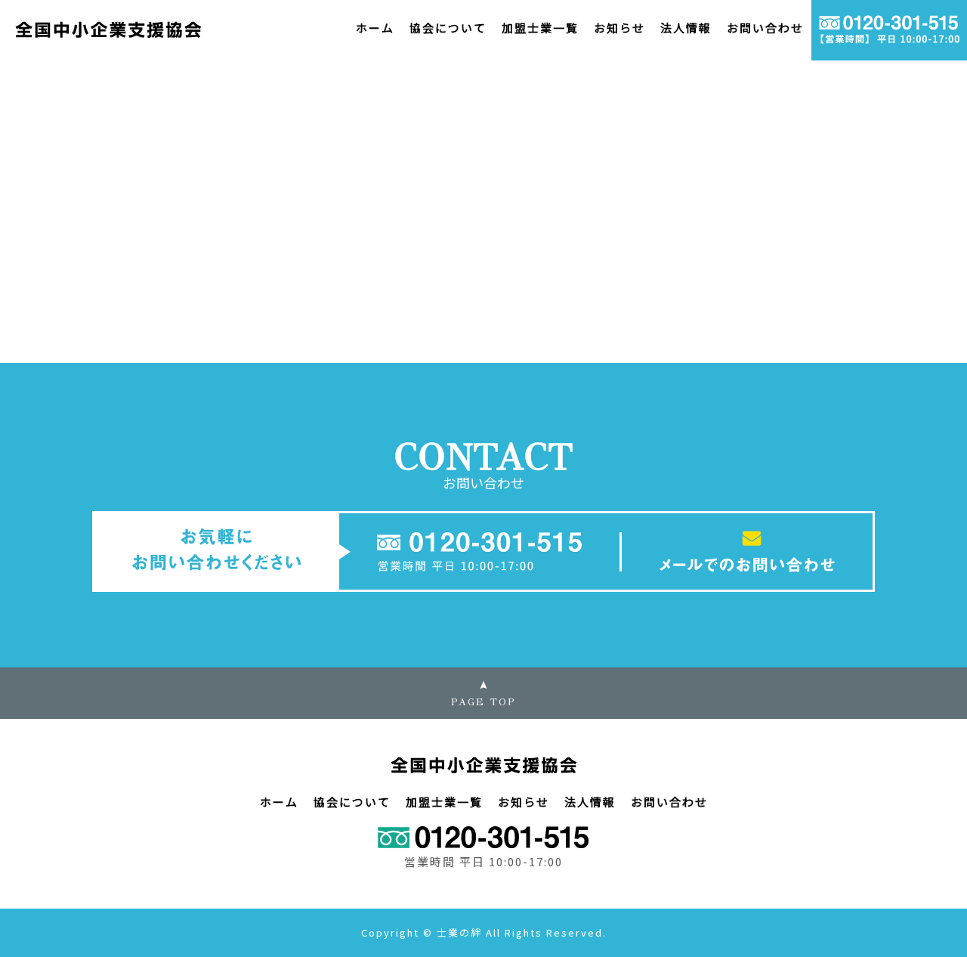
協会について (448, 28)
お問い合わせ (765, 28)
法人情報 (686, 28)
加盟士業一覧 (540, 28)
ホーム (375, 28)
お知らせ (619, 28)
